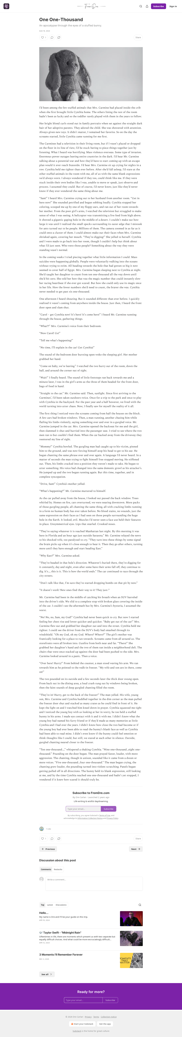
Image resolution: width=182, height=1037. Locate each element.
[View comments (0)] (52, 37)
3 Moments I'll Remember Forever (61, 954)
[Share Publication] (147, 6)
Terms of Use (104, 815)
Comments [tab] (46, 869)
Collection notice (109, 1016)
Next (133, 849)
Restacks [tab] (58, 869)
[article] (91, 918)
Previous (50, 849)
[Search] (141, 6)
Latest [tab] (50, 905)
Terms (96, 1016)
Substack (77, 1031)
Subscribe (158, 6)
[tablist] (51, 869)
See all (45, 974)
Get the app (105, 1024)
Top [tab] (42, 905)
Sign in (173, 6)
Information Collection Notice (90, 818)
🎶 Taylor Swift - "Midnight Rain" (60, 932)
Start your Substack (83, 1024)
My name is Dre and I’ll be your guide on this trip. (63, 916)
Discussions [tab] (61, 905)
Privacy (88, 1016)
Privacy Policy (112, 818)
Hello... (43, 913)
